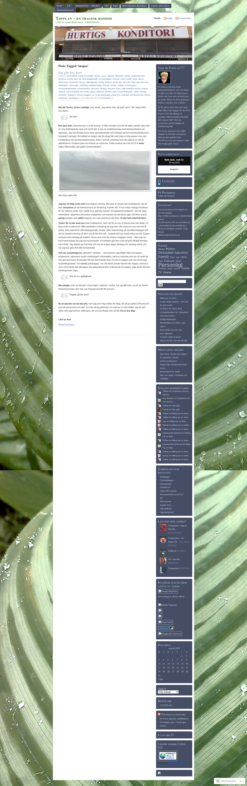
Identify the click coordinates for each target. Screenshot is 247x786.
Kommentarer (184, 18)
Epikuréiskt (181, 252)
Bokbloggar (165, 477)
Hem (59, 6)
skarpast (71, 95)
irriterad (105, 85)
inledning (84, 85)
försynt (82, 82)
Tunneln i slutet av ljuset (170, 337)
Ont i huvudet (174, 559)
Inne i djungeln (166, 333)
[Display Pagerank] (167, 605)
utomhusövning (136, 95)
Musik (178, 261)
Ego (115, 6)
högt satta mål (137, 82)
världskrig (62, 98)
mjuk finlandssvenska (131, 88)
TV (160, 272)
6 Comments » (106, 98)
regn (114, 92)
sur (93, 95)
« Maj (160, 679)
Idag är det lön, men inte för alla (173, 340)
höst (146, 82)
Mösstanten (176, 533)
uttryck (147, 95)
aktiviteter (119, 76)
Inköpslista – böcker (87, 6)
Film (172, 257)
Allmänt (161, 249)
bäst (76, 79)
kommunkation (83, 88)
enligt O (182, 551)
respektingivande (125, 92)
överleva (62, 79)
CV (69, 6)
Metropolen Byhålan (134, 6)
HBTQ (184, 257)
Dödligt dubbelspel (168, 319)
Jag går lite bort (70, 72)
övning (70, 79)
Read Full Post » (66, 324)
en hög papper (105, 79)
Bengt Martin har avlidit (170, 372)
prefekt (108, 92)
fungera (108, 82)
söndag (143, 92)
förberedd (73, 82)
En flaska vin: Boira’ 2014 (171, 309)
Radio (170, 268)
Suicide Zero (165, 505)
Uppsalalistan (166, 508)
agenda (111, 76)
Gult (177, 257)
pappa (92, 92)
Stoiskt (177, 268)
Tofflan (165, 391)
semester (62, 95)
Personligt (88, 76)
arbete (127, 76)
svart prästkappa (102, 95)
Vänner (97, 76)
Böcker (170, 248)
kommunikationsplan (67, 88)
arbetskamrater (138, 76)
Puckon (162, 268)
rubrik (136, 92)
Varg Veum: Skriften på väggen (173, 354)
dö (80, 79)
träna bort (116, 95)
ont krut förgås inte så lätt (78, 92)
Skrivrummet (165, 501)
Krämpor (169, 260)
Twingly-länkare (173, 714)
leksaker (111, 88)
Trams (185, 268)
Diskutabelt (72, 76)
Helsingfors (63, 85)
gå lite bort (117, 82)
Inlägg (169, 18)
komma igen (130, 85)
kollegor (121, 85)
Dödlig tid (172, 551)
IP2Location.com (176, 763)
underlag (125, 95)
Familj (80, 76)
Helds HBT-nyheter (168, 491)
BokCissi (174, 563)
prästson (100, 92)
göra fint (126, 82)
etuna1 (166, 456)
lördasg (103, 88)
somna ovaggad (83, 95)
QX (161, 498)
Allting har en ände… (169, 298)
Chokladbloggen (167, 480)
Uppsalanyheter (167, 512)
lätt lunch (95, 88)
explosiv (116, 79)
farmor (141, 79)
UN (106, 6)
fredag (101, 82)
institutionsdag (95, 85)
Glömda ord (165, 487)
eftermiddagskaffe (90, 79)
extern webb (126, 79)
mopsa (145, 88)
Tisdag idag (173, 568)
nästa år (61, 92)
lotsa (118, 88)
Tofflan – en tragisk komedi (84, 18)
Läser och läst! (160, 6)
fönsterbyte (63, 82)
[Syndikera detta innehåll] (159, 714)
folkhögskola (91, 82)
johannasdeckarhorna (172, 433)
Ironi (160, 261)
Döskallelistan (65, 10)
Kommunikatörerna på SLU (172, 494)
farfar (135, 79)
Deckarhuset (165, 484)
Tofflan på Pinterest (166, 196)
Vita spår (176, 406)
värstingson (73, 98)
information (74, 85)
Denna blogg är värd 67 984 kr (171, 596)
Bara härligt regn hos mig (171, 330)
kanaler (113, 85)
